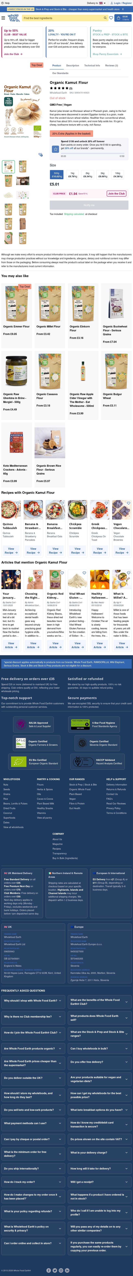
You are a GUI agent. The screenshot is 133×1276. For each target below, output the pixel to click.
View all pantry (44, 817)
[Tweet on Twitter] (55, 1270)
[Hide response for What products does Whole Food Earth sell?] (126, 1017)
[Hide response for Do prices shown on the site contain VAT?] (126, 1139)
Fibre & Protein (77, 803)
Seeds (6, 789)
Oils (39, 794)
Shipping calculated (74, 214)
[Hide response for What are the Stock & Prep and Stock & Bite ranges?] (126, 1033)
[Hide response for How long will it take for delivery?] (126, 1168)
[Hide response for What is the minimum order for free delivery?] (60, 1153)
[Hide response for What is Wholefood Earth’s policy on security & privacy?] (60, 1228)
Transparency (60, 853)
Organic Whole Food (80, 789)
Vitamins (41, 813)
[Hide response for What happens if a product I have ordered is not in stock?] (126, 1196)
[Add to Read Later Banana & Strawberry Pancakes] (40, 503)
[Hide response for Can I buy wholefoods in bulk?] (126, 1048)
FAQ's (109, 798)
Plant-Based (75, 794)
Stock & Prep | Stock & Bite (83, 784)
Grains (6, 794)
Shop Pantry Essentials (106, 54)
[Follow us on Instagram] (61, 1270)
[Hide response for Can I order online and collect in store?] (60, 1243)
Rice (5, 798)
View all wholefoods (13, 827)
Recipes (57, 848)
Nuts (5, 784)
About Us (57, 839)
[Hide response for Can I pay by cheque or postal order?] (60, 1139)
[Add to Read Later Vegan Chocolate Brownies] (128, 503)
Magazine (58, 844)
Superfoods (9, 817)
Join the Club (11, 54)
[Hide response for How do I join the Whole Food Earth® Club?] (60, 1032)
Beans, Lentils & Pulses (15, 803)
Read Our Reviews (116, 803)
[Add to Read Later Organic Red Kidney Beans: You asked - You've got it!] (62, 573)
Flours (40, 784)
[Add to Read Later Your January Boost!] (17, 573)
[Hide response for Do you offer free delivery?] (126, 1062)
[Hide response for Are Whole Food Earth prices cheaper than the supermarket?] (60, 1063)
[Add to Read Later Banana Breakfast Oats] (62, 503)
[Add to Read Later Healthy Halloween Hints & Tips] (106, 573)
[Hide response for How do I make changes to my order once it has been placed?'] (60, 1196)
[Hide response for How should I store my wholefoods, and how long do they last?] (60, 1095)
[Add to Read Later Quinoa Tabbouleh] (17, 503)
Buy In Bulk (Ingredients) (65, 858)
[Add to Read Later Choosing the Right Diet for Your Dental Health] (40, 573)
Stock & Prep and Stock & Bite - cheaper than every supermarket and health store (64, 9)
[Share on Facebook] (48, 1270)
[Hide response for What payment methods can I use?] (60, 1123)
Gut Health (74, 808)
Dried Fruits (9, 808)
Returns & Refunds (116, 789)
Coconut (7, 813)
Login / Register (123, 3)
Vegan (72, 798)
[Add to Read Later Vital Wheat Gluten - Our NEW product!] (84, 573)
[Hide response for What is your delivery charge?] (126, 1152)
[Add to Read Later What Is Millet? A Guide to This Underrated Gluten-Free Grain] (128, 573)
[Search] (105, 18)
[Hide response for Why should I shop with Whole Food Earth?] (60, 1000)
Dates (6, 822)
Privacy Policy (113, 808)
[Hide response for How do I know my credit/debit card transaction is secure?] (126, 1124)
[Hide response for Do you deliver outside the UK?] (60, 1077)
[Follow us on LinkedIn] (67, 1270)
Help (7, 3)
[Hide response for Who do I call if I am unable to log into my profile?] (126, 1212)
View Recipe (9, 550)
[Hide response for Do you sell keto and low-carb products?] (60, 1109)
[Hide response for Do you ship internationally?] (60, 1168)
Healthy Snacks (45, 808)
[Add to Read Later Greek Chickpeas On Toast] (106, 503)
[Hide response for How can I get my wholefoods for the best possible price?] (126, 1095)
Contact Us (112, 794)
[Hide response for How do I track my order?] (60, 1182)
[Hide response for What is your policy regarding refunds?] (60, 1211)
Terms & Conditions (116, 813)
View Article (9, 645)
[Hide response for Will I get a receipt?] (126, 1182)
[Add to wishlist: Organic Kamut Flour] (40, 155)
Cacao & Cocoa (45, 798)
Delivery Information (116, 784)
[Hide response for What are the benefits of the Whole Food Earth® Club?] (126, 1001)
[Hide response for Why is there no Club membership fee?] (60, 1016)
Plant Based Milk (45, 803)
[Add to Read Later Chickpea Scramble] (84, 503)
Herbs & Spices (45, 789)
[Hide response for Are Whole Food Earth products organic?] (60, 1048)
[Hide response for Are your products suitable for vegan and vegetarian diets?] (126, 1079)
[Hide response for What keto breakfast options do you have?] (126, 1109)
